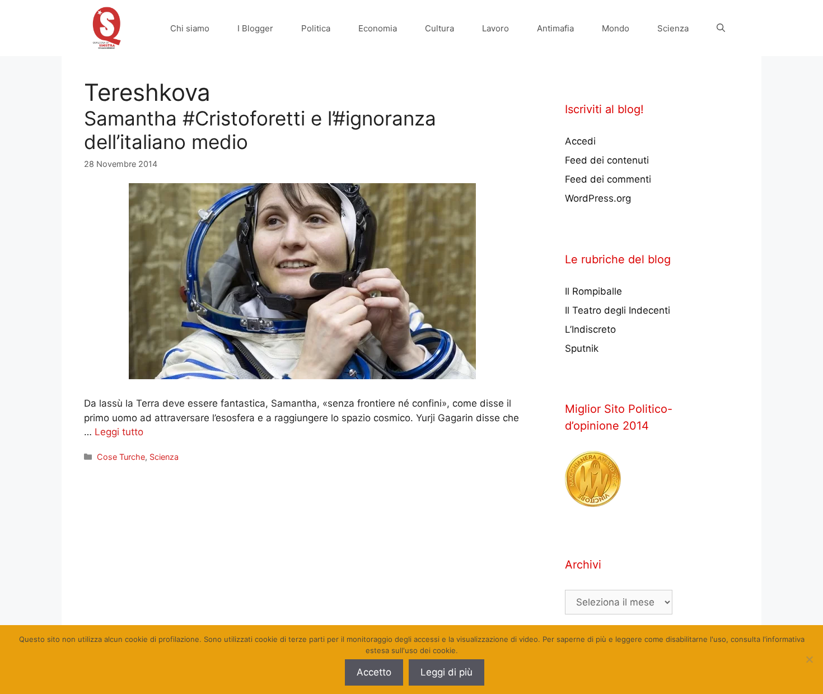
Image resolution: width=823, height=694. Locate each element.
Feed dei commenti (608, 179)
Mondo (615, 28)
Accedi (580, 141)
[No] (809, 659)
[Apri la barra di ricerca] (721, 28)
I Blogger (255, 28)
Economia (377, 28)
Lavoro (495, 28)
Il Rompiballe (593, 291)
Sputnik (581, 348)
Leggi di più (446, 672)
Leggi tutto (119, 431)
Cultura (439, 28)
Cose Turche (121, 457)
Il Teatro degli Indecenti (617, 310)
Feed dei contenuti (607, 160)
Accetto (374, 672)
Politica (315, 28)
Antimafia (555, 28)
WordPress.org (598, 198)
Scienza (673, 28)
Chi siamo (189, 28)
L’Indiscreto (590, 329)
